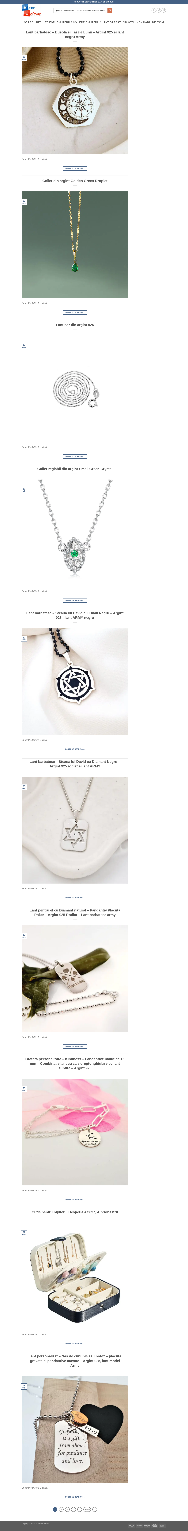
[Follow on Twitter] (158, 10)
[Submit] (109, 10)
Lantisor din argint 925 (75, 325)
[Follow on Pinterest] (163, 10)
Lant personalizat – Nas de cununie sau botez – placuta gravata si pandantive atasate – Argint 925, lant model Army (74, 1360)
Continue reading (75, 168)
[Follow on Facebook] (154, 10)
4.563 (87, 1509)
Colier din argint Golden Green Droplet (74, 181)
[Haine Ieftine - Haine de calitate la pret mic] (35, 10)
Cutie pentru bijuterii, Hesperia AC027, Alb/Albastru (75, 1212)
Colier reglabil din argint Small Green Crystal (74, 469)
